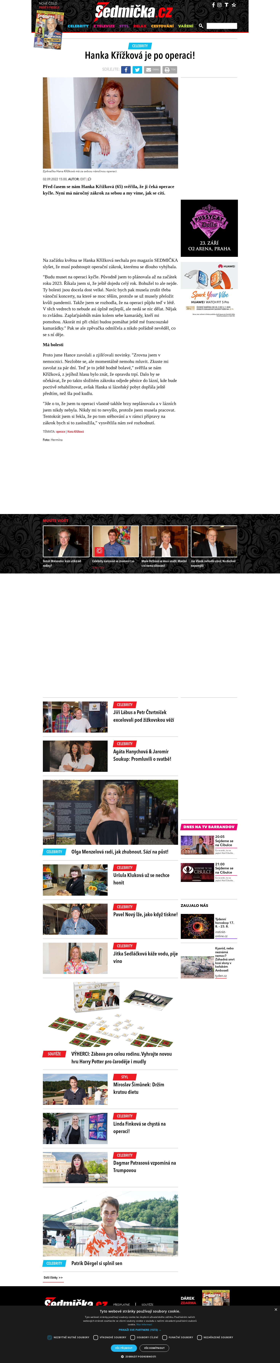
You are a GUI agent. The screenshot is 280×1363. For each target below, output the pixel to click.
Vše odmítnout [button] (154, 1348)
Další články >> (53, 1277)
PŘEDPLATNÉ (121, 1305)
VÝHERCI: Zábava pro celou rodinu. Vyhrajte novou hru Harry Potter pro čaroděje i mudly (121, 1058)
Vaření (185, 26)
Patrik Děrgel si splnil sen (96, 1263)
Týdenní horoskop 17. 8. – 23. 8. (224, 923)
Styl (124, 26)
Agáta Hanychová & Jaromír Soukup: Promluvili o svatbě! (142, 755)
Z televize (104, 26)
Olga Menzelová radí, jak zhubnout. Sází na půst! (120, 852)
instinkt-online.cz (221, 934)
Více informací (144, 1324)
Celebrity (78, 26)
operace (60, 431)
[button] (140, 1330)
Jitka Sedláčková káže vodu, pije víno (145, 957)
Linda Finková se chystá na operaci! (139, 1128)
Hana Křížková (75, 431)
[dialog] (140, 1334)
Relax (139, 26)
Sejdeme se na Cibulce (224, 841)
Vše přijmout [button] (124, 1348)
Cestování (162, 26)
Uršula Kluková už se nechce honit (141, 879)
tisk (173, 70)
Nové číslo (49, 5)
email (155, 70)
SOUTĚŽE (147, 1305)
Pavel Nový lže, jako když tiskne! (145, 915)
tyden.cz (221, 976)
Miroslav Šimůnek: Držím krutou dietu (138, 1088)
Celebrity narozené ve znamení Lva (113, 561)
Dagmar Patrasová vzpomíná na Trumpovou (144, 1167)
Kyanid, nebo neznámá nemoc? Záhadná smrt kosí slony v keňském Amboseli (224, 959)
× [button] (275, 1309)
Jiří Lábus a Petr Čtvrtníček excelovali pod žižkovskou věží (143, 716)
